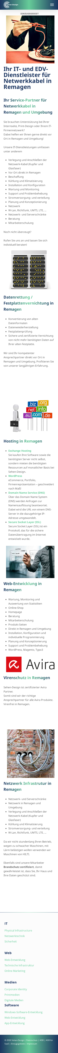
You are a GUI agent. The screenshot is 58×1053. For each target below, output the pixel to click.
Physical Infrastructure (18, 930)
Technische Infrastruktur (19, 965)
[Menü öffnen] (51, 4)
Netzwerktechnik (15, 936)
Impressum (32, 1043)
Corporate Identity (16, 989)
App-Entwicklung (15, 1023)
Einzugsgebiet (30, 14)
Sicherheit (11, 941)
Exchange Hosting (19, 451)
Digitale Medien (14, 1000)
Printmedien (12, 995)
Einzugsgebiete (18, 1043)
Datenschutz (32, 1040)
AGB (42, 1040)
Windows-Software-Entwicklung (24, 1012)
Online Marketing (15, 971)
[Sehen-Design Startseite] (25, 4)
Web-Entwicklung (15, 960)
